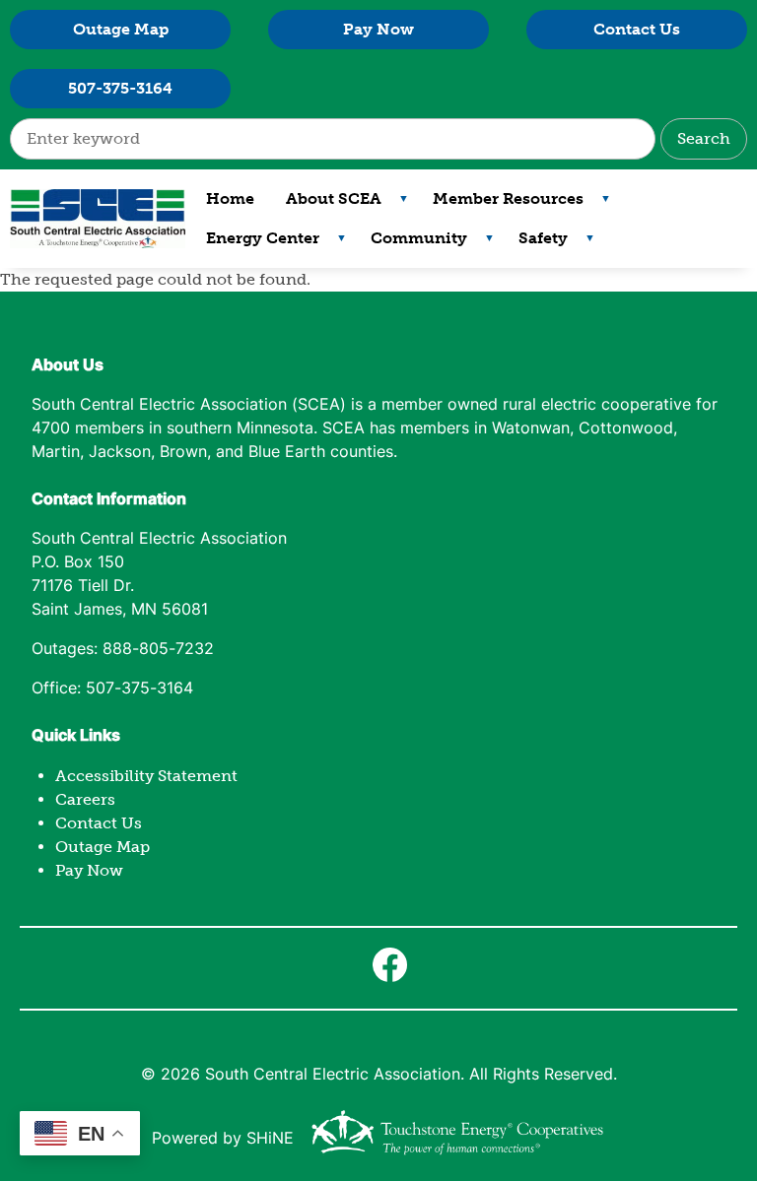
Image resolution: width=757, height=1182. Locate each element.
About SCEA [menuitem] (325, 204)
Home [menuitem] (230, 198)
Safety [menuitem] (535, 243)
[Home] (97, 218)
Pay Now (378, 29)
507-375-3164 (120, 88)
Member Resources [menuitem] (500, 204)
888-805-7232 (158, 650)
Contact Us (636, 29)
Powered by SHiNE (223, 1140)
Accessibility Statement (146, 775)
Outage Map (121, 29)
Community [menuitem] (411, 243)
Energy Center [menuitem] (254, 243)
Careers (85, 799)
